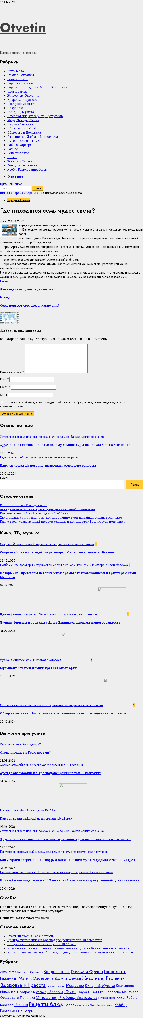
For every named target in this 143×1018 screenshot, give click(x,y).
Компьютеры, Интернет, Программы (35, 116)
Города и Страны (20, 83)
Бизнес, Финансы (20, 75)
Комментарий (12, 372)
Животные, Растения (23, 95)
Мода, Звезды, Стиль (23, 120)
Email (5, 387)
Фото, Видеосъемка (22, 165)
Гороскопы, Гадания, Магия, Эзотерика (37, 87)
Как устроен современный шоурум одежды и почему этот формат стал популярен (63, 521)
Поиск (4, 478)
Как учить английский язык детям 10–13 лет (34, 513)
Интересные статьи (22, 104)
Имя (4, 379)
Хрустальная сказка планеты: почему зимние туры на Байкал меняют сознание (52, 437)
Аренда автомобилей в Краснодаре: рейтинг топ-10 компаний (47, 509)
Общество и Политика (24, 132)
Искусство (15, 108)
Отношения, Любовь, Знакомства (32, 137)
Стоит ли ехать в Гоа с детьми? (23, 505)
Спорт (12, 157)
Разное (12, 149)
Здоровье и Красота (22, 100)
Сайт (3, 395)
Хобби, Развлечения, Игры (27, 169)
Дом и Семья (17, 91)
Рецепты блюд (18, 153)
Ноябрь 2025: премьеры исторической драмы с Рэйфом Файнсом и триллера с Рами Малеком (64, 565)
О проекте (15, 176)
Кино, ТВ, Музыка (20, 112)
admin (4, 221)
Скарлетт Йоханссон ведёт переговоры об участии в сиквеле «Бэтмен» (47, 544)
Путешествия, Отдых (23, 141)
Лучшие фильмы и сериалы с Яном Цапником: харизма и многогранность (48, 614)
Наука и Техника (20, 124)
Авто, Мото (15, 71)
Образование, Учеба (22, 128)
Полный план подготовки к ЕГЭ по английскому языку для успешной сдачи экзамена (56, 872)
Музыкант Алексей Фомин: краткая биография (30, 660)
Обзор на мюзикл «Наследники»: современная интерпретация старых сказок (51, 705)
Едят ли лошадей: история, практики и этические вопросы (39, 457)
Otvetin (23, 27)
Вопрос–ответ (17, 79)
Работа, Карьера (19, 145)
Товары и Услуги (20, 161)
